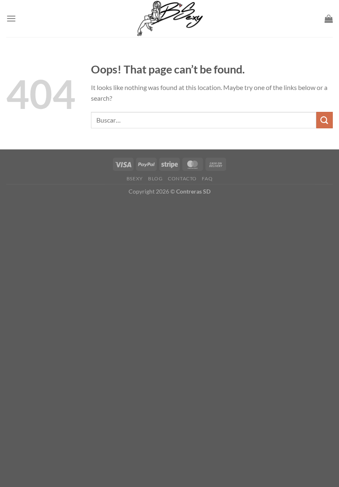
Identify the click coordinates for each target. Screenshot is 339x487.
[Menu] (11, 18)
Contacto (182, 178)
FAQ (207, 178)
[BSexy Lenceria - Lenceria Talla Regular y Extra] (169, 18)
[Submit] (324, 120)
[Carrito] (329, 18)
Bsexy (135, 178)
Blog (155, 178)
